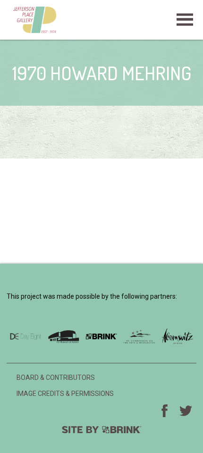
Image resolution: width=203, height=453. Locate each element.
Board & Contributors (56, 377)
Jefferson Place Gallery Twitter (186, 410)
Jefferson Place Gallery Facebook (165, 410)
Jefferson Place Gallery (101, 20)
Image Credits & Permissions (65, 393)
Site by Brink (101, 429)
